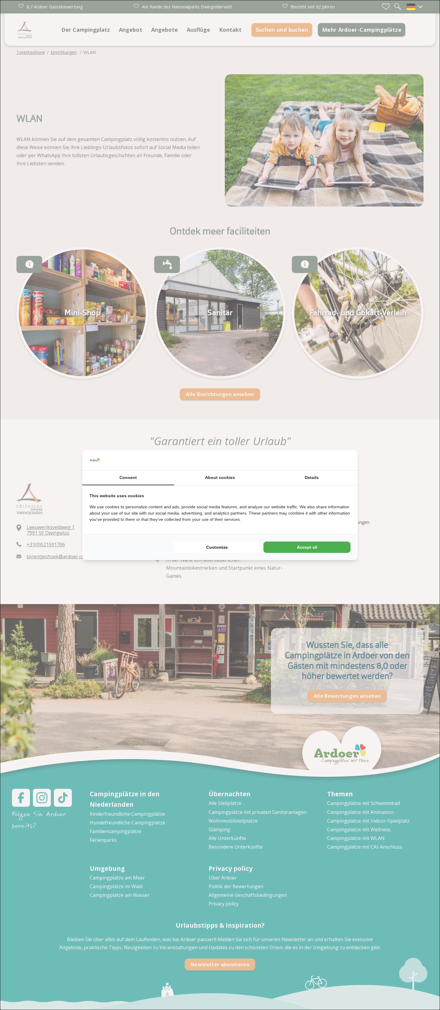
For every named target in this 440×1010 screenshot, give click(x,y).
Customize (217, 547)
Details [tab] (312, 477)
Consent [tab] (128, 477)
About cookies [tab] (220, 477)
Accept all (307, 547)
